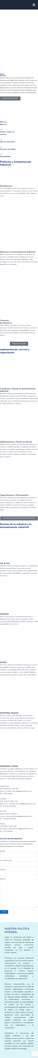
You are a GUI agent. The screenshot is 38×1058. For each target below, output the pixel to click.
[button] (34, 5)
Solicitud (2, 879)
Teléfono (2, 869)
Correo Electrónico (6, 860)
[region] (19, 41)
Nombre (2, 851)
